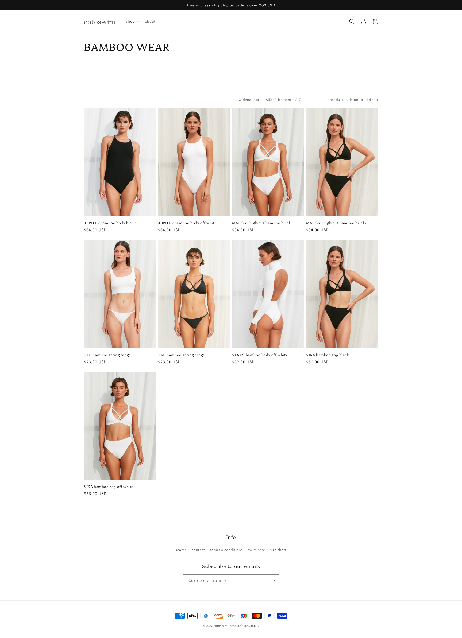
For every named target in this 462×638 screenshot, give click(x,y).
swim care (256, 549)
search (181, 549)
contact (198, 549)
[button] (132, 21)
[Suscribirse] (273, 580)
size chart (278, 549)
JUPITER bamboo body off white (187, 222)
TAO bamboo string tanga (107, 354)
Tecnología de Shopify (243, 626)
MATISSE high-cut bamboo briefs (336, 222)
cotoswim (221, 626)
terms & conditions (226, 549)
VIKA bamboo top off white (109, 486)
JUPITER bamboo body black (110, 222)
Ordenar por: (249, 99)
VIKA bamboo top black (327, 354)
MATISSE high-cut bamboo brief (261, 222)
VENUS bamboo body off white (260, 354)
